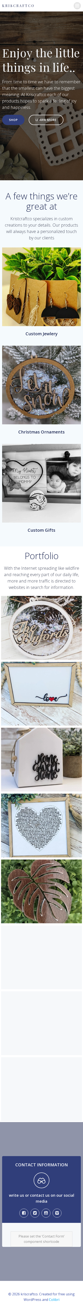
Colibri (54, 1299)
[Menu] (77, 5)
